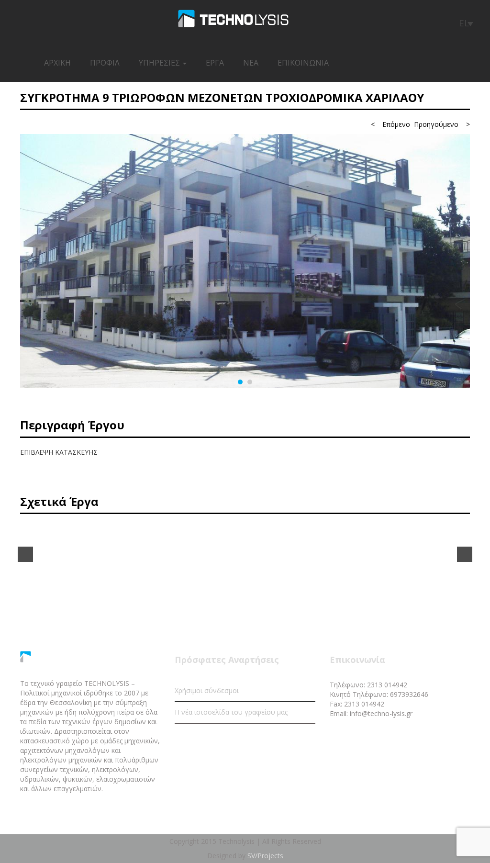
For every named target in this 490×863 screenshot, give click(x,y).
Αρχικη (57, 62)
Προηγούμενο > (442, 124)
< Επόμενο (390, 124)
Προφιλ (105, 62)
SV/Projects (265, 855)
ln (414, 737)
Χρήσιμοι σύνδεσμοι (207, 690)
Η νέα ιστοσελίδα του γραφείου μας (231, 712)
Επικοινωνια (303, 62)
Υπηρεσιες (160, 62)
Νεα (250, 62)
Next (464, 554)
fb (379, 737)
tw (396, 737)
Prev (25, 554)
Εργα (215, 62)
